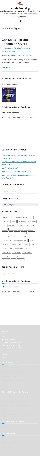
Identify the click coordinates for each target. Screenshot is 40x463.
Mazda (24, 232)
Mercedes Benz (7, 236)
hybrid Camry (28, 229)
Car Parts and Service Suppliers (12, 345)
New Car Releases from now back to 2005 (15, 397)
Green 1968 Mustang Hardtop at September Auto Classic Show (18, 176)
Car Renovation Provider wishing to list (14, 376)
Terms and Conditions (9, 442)
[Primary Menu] (20, 21)
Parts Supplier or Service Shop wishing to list (16, 371)
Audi (9, 51)
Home (3, 336)
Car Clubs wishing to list (9, 367)
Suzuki (10, 248)
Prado (20, 244)
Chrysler (13, 221)
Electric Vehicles (32, 221)
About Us (4, 354)
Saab (33, 244)
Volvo (13, 259)
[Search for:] (20, 191)
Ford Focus (11, 225)
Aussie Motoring (20, 8)
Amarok (5, 217)
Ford (4, 225)
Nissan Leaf (6, 244)
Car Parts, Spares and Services (13, 348)
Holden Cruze (13, 229)
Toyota (27, 248)
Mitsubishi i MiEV (7, 240)
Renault (27, 244)
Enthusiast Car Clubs (8, 339)
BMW (31, 217)
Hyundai (5, 232)
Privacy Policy (6, 438)
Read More (6, 67)
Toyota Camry (6, 252)
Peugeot (14, 244)
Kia (11, 232)
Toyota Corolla (16, 252)
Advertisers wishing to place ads (12, 380)
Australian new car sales (21, 217)
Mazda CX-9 (31, 232)
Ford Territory (20, 225)
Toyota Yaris (6, 259)
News (13, 51)
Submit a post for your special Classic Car (15, 401)
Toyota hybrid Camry (8, 256)
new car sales (27, 55)
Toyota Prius (29, 256)
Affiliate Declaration (8, 447)
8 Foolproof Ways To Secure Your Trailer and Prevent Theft (18, 156)
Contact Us (5, 357)
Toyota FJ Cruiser (27, 252)
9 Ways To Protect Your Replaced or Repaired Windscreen (19, 163)
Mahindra (17, 232)
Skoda (4, 248)
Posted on (23, 48)
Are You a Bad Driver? (10, 168)
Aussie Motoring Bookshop (10, 426)
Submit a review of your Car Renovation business (17, 414)
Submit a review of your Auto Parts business (16, 410)
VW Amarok (20, 259)
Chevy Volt (5, 221)
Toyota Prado (19, 256)
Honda (20, 229)
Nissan (31, 240)
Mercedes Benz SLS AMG (20, 236)
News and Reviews (8, 351)
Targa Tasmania (19, 248)
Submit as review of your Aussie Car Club (15, 405)
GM (33, 225)
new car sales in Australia (20, 240)
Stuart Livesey (8, 48)
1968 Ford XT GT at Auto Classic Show (16, 172)
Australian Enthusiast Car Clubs (13, 342)
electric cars (22, 221)
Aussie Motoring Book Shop (12, 84)
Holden (4, 229)
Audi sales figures (16, 55)
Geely (28, 225)
